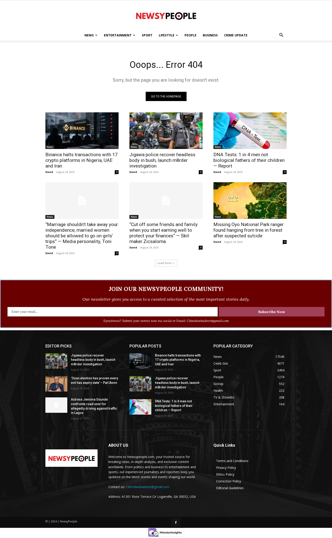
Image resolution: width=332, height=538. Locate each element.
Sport (147, 35)
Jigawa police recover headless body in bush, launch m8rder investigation (162, 160)
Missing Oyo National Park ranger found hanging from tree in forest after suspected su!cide (248, 230)
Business (210, 35)
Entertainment (118, 35)
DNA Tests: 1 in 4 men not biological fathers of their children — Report (249, 160)
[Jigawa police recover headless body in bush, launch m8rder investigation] (166, 130)
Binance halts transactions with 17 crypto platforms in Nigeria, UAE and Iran (81, 160)
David (49, 172)
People (190, 35)
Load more (164, 263)
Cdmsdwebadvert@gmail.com (147, 487)
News (89, 35)
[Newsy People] (166, 15)
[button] (281, 35)
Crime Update (236, 35)
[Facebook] (175, 522)
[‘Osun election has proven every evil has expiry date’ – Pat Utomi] (56, 384)
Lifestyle (166, 35)
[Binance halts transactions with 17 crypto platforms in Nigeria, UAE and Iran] (82, 130)
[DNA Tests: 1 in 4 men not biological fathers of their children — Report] (250, 130)
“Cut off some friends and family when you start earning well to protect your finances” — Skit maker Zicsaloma (163, 233)
